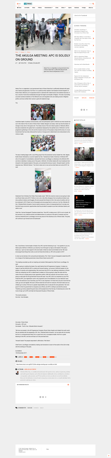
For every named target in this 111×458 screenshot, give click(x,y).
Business (77, 7)
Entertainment (48, 7)
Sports (70, 7)
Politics (40, 7)
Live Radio (26, 7)
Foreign (84, 7)
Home (19, 7)
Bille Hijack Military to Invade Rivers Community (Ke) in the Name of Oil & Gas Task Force (84, 156)
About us (91, 7)
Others (63, 7)
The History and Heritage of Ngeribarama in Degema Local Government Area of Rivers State (83, 131)
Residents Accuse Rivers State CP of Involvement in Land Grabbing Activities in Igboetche (84, 180)
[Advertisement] (28, 76)
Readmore (80, 143)
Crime (56, 7)
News (33, 7)
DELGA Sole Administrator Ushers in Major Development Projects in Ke (83, 203)
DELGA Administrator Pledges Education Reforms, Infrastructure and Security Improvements (83, 226)
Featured (22, 52)
